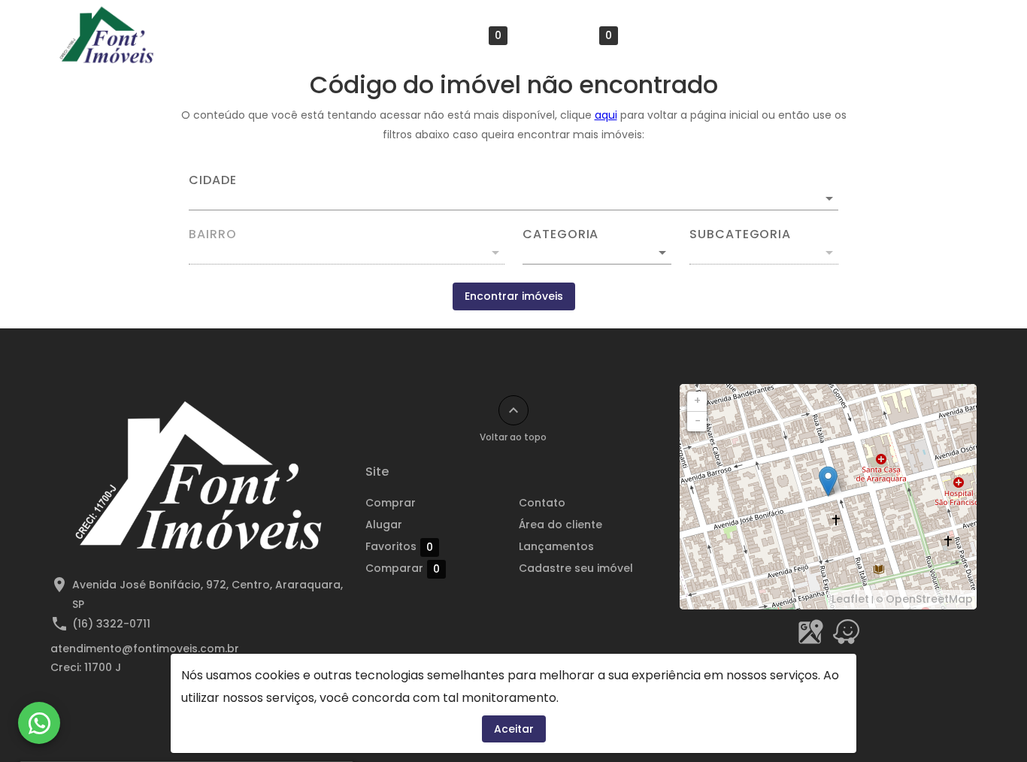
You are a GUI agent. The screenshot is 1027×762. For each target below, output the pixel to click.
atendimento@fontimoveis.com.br (144, 648)
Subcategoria (740, 234)
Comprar (311, 35)
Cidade (213, 180)
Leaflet (850, 598)
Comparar (575, 36)
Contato (671, 35)
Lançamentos (875, 35)
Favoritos (467, 36)
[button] (597, 252)
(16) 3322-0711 (111, 623)
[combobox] (513, 192)
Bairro (213, 234)
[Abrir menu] (953, 35)
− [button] (698, 420)
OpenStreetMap (929, 598)
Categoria (560, 234)
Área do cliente (766, 35)
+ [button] (697, 400)
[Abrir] (829, 198)
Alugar (385, 35)
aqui (606, 114)
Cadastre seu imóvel (576, 568)
